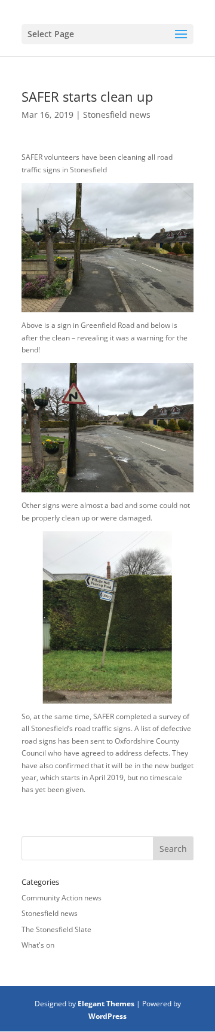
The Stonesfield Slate (56, 929)
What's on (38, 945)
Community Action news (62, 898)
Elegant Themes (106, 1003)
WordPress (107, 1016)
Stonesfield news (116, 114)
